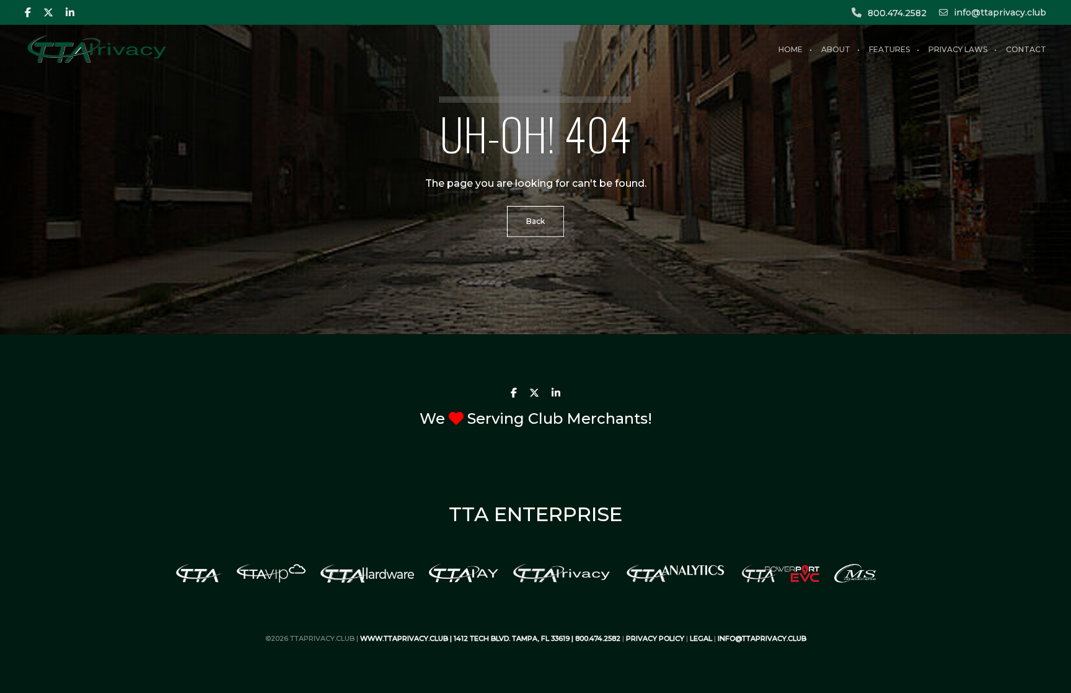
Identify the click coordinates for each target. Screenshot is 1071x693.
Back (535, 221)
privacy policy (655, 638)
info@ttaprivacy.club (1000, 12)
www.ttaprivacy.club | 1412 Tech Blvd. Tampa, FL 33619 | (467, 638)
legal (701, 638)
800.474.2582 (897, 13)
